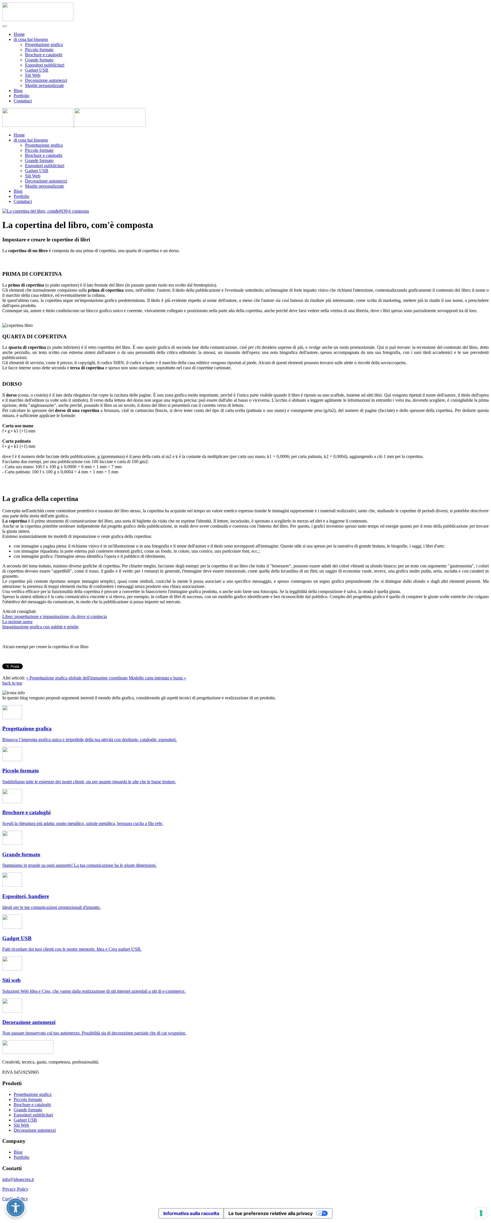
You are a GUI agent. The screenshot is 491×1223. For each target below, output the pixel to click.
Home (19, 34)
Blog (18, 90)
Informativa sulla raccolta (191, 1213)
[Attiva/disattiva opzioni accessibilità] (15, 1207)
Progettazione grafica (44, 44)
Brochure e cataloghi (43, 54)
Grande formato (39, 59)
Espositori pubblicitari (44, 65)
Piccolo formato (39, 49)
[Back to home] (37, 19)
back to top (12, 683)
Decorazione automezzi (46, 80)
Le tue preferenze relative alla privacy (270, 1213)
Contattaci (23, 100)
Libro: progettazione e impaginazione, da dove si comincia (54, 616)
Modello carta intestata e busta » (157, 677)
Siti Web (32, 75)
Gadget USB (36, 70)
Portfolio (21, 95)
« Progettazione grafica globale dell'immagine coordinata (77, 677)
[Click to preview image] (45, 211)
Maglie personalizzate (44, 85)
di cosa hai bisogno (31, 39)
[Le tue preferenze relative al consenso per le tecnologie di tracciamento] (481, 1213)
